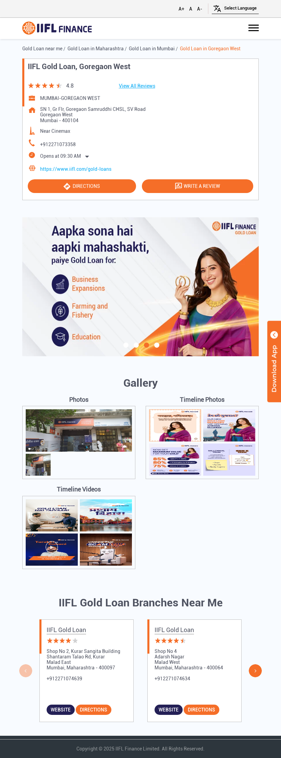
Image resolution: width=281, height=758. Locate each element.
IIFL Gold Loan (66, 629)
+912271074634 (172, 678)
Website (61, 709)
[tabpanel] (140, 286)
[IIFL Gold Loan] (57, 29)
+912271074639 (64, 678)
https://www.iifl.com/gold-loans (75, 169)
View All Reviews (137, 86)
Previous (26, 671)
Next (255, 671)
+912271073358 (58, 144)
